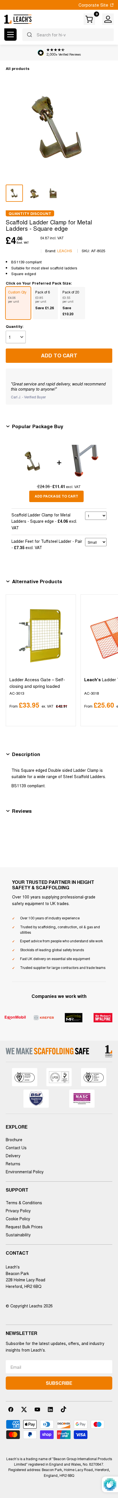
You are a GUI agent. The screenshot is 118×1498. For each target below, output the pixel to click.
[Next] (107, 660)
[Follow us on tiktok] (63, 1409)
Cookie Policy (18, 1218)
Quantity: (14, 326)
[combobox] (68, 34)
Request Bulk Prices (24, 1226)
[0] (89, 19)
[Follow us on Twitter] (24, 1409)
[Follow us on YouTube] (37, 1409)
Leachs (64, 250)
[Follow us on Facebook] (11, 1409)
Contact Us (16, 1147)
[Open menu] (10, 34)
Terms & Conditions (24, 1202)
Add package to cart (56, 496)
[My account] (108, 19)
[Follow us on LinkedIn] (50, 1409)
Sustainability (18, 1234)
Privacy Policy (18, 1210)
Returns (13, 1163)
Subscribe (59, 1383)
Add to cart (59, 355)
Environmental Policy (25, 1171)
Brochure (14, 1139)
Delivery (13, 1155)
